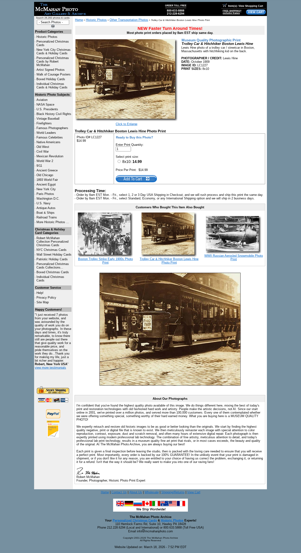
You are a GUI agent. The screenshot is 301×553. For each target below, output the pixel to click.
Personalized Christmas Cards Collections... (52, 265)
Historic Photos (46, 37)
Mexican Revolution (49, 156)
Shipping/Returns (173, 492)
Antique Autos (45, 208)
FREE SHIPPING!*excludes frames (232, 12)
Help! (40, 293)
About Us (135, 492)
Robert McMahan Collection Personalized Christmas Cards (52, 241)
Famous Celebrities (49, 137)
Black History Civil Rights (53, 114)
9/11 (39, 165)
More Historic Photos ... (52, 222)
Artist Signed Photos (50, 69)
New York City (46, 189)
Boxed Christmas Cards (52, 272)
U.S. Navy (43, 203)
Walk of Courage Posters (53, 74)
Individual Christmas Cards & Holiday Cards (51, 85)
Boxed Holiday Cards (50, 79)
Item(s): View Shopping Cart (245, 5)
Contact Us (119, 492)
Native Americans (48, 142)
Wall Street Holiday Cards (53, 254)
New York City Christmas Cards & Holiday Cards (53, 51)
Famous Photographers (52, 128)
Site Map (42, 302)
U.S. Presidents (47, 109)
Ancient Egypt (46, 184)
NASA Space (45, 104)
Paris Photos (45, 194)
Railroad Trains (46, 217)
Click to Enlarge (126, 124)
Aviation (42, 100)
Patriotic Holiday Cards (52, 259)
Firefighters (44, 123)
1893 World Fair (47, 180)
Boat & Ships (45, 212)
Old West (42, 147)
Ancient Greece (47, 170)
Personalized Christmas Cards (135, 520)
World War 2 (44, 161)
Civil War (42, 151)
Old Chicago (44, 175)
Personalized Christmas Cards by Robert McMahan (52, 61)
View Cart (193, 492)
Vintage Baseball (47, 118)
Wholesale (152, 492)
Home (79, 20)
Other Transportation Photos (129, 20)
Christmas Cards (51, 250)
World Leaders (46, 132)
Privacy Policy (46, 297)
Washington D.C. (47, 198)
